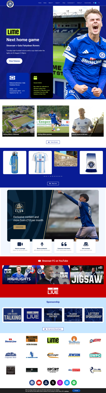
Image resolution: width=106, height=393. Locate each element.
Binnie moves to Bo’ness (79, 134)
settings (67, 391)
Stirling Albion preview (45, 134)
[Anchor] (46, 383)
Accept (76, 390)
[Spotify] (74, 383)
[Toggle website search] (99, 3)
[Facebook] (32, 383)
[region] (53, 222)
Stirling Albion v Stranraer (11, 134)
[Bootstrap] (67, 383)
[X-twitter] (53, 383)
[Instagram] (60, 383)
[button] (17, 85)
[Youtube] (39, 383)
